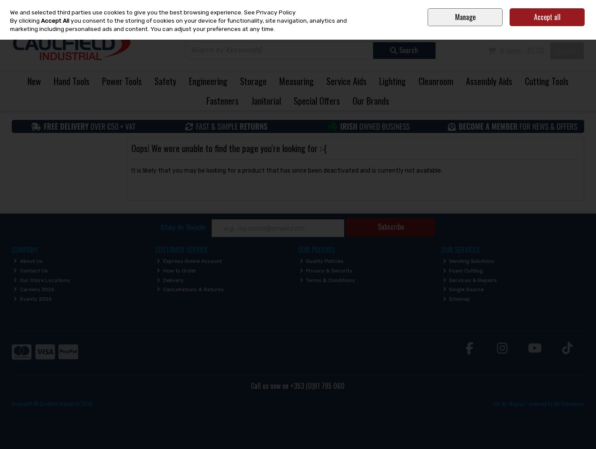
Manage (465, 17)
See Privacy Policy (270, 12)
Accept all (547, 17)
